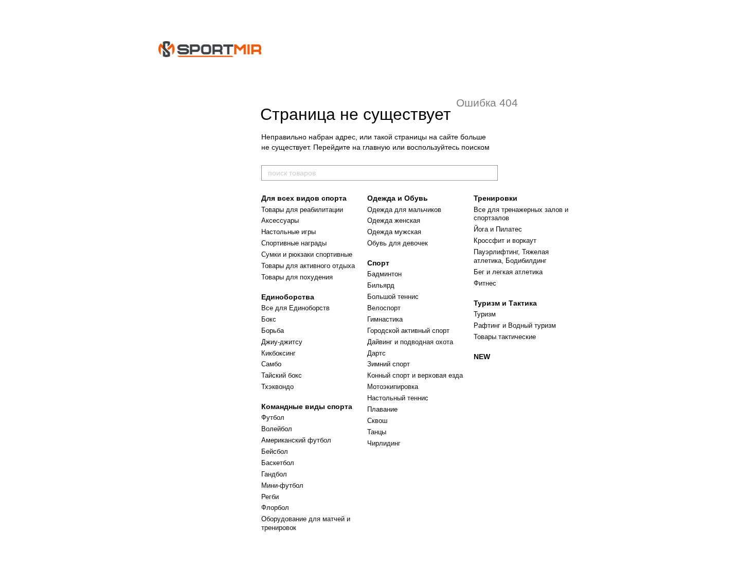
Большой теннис (393, 296)
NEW (482, 356)
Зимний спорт (388, 364)
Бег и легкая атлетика (508, 272)
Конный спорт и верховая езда (415, 375)
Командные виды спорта (306, 406)
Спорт (378, 263)
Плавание (382, 409)
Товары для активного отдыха (308, 266)
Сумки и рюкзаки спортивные (306, 254)
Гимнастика (385, 319)
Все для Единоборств (295, 308)
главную (376, 147)
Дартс (376, 353)
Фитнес (485, 283)
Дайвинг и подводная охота (410, 342)
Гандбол (274, 474)
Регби (270, 497)
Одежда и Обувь (397, 198)
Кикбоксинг (278, 353)
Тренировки (495, 198)
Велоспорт (384, 308)
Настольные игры (288, 232)
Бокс (268, 319)
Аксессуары (280, 220)
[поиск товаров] (489, 173)
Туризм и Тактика (505, 303)
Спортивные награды (294, 243)
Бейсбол (274, 451)
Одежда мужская (394, 232)
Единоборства (287, 297)
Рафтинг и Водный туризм (515, 325)
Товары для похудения (297, 277)
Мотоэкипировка (392, 387)
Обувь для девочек (397, 243)
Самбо (271, 364)
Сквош (377, 420)
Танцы (376, 432)
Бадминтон (384, 274)
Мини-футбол (282, 485)
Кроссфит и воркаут (505, 240)
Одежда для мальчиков (404, 210)
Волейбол (276, 429)
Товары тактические (505, 337)
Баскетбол (277, 463)
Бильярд (380, 285)
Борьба (272, 330)
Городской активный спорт (408, 330)
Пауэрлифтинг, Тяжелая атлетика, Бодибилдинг (511, 256)
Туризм (485, 314)
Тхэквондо (277, 387)
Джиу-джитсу (281, 342)
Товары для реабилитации (302, 210)
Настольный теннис (397, 398)
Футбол (272, 417)
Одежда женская (393, 220)
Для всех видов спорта (304, 198)
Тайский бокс (281, 375)
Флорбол (275, 507)
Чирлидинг (384, 443)
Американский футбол (296, 440)
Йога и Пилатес (498, 229)
